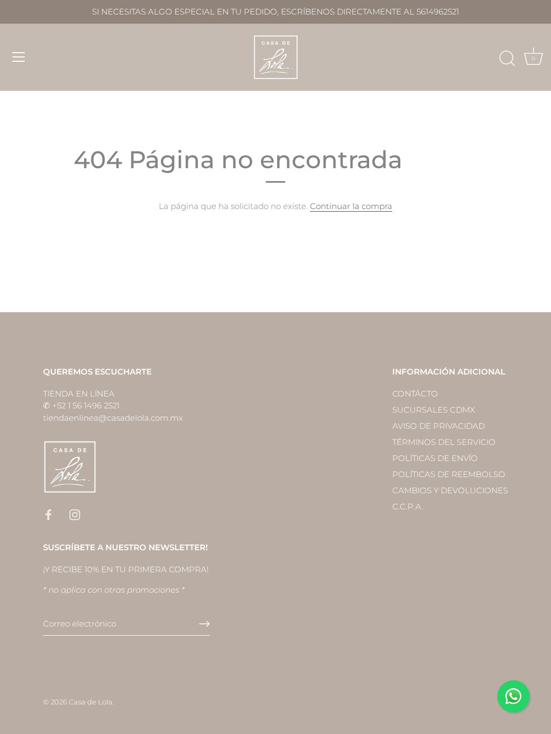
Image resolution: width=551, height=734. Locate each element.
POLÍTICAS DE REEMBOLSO (448, 474)
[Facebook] (48, 514)
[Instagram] (74, 514)
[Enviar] (204, 623)
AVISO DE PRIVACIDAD (438, 426)
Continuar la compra (351, 206)
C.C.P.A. (407, 506)
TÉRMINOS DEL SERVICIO (444, 442)
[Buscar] (507, 58)
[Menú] (19, 57)
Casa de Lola (90, 702)
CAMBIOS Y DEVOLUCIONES (450, 490)
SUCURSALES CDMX (433, 410)
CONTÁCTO (415, 393)
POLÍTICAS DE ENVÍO (435, 458)
